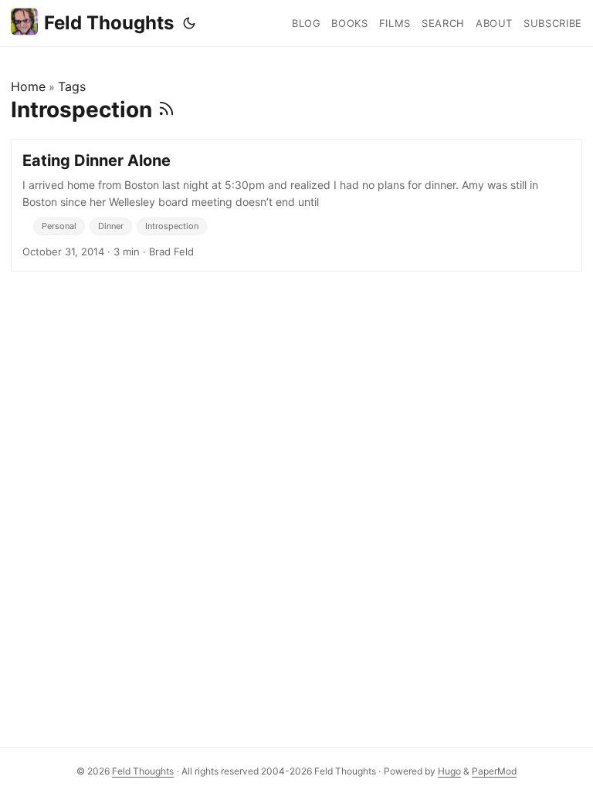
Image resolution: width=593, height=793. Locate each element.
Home (28, 86)
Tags (72, 86)
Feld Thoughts (109, 23)
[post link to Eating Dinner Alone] (296, 205)
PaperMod (494, 771)
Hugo (449, 771)
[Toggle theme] (189, 23)
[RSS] (166, 109)
